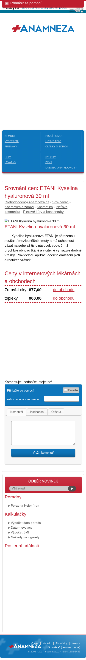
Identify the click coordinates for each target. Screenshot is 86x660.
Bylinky (50, 157)
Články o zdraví (56, 146)
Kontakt (47, 643)
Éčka (48, 162)
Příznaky (11, 146)
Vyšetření (12, 141)
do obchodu (64, 289)
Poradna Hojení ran (25, 505)
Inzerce (76, 643)
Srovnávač (60, 202)
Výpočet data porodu (26, 523)
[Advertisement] (43, 81)
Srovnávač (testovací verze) (64, 647)
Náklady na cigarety (25, 537)
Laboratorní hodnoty (61, 167)
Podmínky (61, 643)
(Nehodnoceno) (16, 202)
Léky (8, 157)
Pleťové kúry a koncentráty (43, 212)
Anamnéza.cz (38, 202)
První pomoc (54, 136)
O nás (34, 643)
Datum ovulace (22, 527)
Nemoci (10, 136)
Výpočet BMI (20, 532)
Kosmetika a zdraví (19, 207)
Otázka (56, 412)
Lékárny (10, 162)
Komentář (16, 412)
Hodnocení (37, 412)
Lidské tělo (53, 141)
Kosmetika (45, 207)
